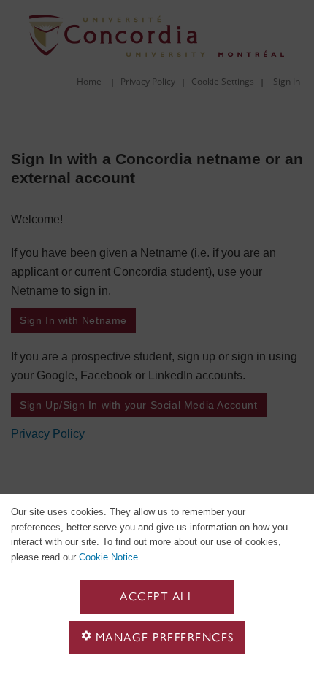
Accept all (157, 596)
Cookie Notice (108, 557)
